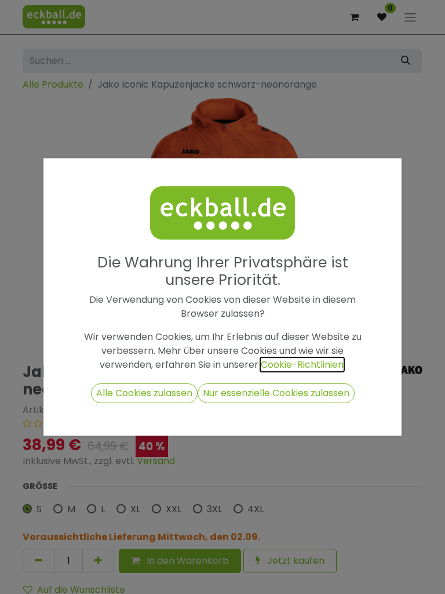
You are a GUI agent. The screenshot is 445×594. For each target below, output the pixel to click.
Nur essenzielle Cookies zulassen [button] (276, 393)
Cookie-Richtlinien (302, 364)
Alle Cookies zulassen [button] (144, 393)
